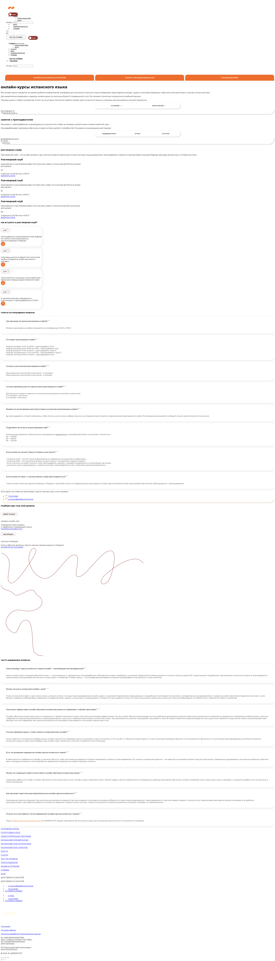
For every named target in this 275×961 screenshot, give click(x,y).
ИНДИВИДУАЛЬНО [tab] (109, 133)
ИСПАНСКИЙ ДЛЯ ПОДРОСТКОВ (16, 844)
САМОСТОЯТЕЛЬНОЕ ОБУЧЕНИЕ (16, 836)
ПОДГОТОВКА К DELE (10, 833)
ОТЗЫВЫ (5, 870)
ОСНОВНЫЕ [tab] (116, 106)
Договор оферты (8, 930)
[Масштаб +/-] (8, 957)
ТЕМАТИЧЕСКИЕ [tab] (159, 106)
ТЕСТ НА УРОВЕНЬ (16, 37)
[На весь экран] (6, 957)
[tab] (49, 78)
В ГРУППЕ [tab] (165, 133)
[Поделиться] (4, 957)
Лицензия (5, 926)
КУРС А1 (4, 851)
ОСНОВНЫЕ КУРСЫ (10, 829)
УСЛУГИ (4, 855)
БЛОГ (3, 874)
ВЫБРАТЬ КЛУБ (8, 176)
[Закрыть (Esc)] (2, 957)
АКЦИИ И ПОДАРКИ (10, 866)
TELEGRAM (14, 61)
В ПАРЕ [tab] (137, 133)
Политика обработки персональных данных (21, 934)
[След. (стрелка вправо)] (4, 959)
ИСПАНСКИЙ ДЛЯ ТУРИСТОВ (14, 848)
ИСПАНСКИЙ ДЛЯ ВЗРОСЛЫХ (14, 840)
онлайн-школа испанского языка (26, 821)
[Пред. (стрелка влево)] (2, 959)
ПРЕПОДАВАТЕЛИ (9, 863)
